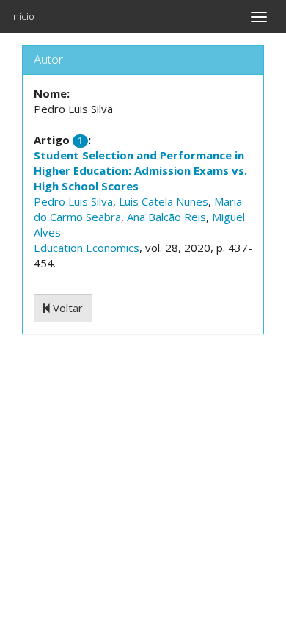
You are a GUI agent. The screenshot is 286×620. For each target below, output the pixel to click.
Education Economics (86, 247)
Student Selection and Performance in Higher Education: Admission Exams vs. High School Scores (140, 170)
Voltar (66, 307)
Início (22, 16)
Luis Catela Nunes (163, 201)
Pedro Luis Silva (73, 201)
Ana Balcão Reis (166, 216)
